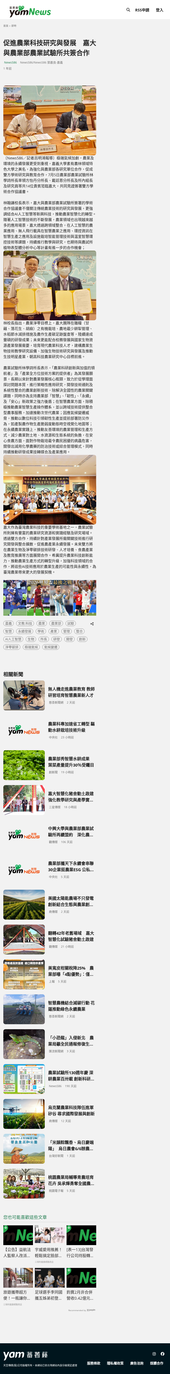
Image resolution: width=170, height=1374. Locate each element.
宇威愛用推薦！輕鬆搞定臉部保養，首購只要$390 (48, 1253)
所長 (43, 639)
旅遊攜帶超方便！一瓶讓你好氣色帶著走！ (17, 1295)
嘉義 (8, 623)
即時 (13, 26)
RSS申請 (142, 9)
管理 (66, 631)
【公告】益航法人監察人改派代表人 (17, 1253)
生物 (31, 639)
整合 (79, 631)
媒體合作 (156, 1363)
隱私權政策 (115, 1363)
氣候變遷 (50, 647)
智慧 (8, 631)
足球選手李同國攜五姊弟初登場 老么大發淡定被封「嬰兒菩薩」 (48, 1295)
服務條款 (93, 1363)
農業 (41, 623)
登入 (159, 9)
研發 (56, 639)
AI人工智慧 (13, 639)
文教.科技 (25, 623)
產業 (53, 631)
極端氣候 (31, 647)
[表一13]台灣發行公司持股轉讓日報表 (80, 1253)
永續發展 (24, 631)
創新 (82, 639)
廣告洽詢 (136, 1363)
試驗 (70, 623)
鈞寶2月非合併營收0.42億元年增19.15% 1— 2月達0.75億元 (81, 1295)
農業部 (56, 623)
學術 (41, 631)
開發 (69, 639)
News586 (10, 62)
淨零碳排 (11, 647)
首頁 (5, 26)
